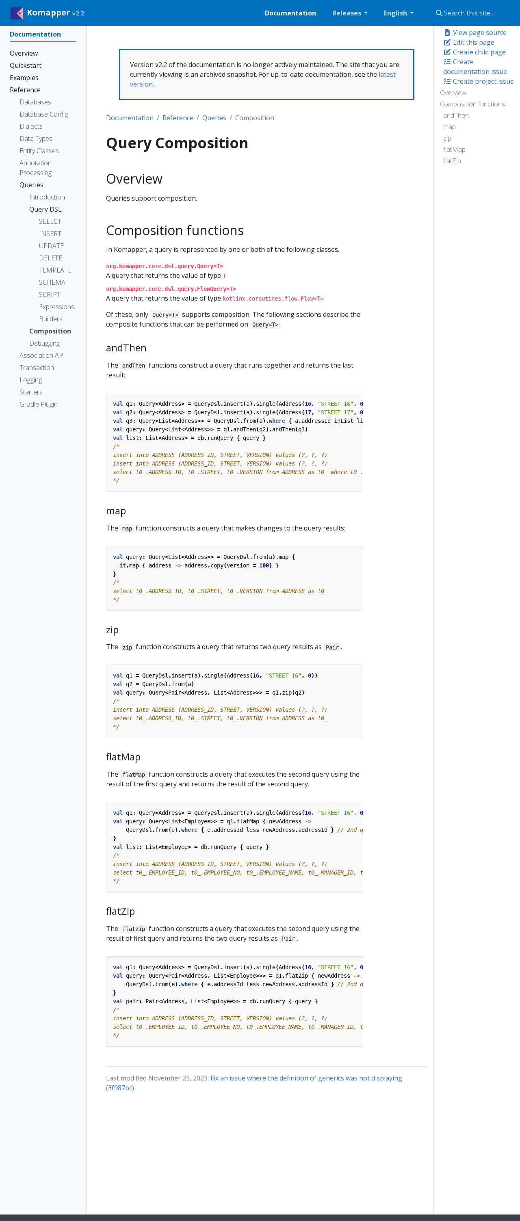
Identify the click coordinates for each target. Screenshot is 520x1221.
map (449, 126)
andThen (456, 115)
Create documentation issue (475, 66)
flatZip (452, 160)
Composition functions (472, 104)
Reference (177, 117)
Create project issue (482, 81)
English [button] (396, 13)
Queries (214, 117)
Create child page (478, 52)
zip (447, 138)
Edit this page (472, 42)
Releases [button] (347, 13)
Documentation (130, 117)
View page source (479, 32)
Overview (453, 92)
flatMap (454, 149)
